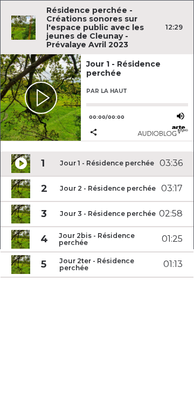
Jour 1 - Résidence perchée (123, 68)
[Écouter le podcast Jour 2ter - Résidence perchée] (20, 264)
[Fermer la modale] (95, 200)
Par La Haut (106, 91)
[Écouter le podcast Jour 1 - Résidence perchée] (41, 97)
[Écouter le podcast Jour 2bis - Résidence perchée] (20, 239)
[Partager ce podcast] (111, 133)
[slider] (137, 104)
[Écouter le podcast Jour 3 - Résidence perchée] (20, 214)
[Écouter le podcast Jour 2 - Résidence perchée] (20, 188)
